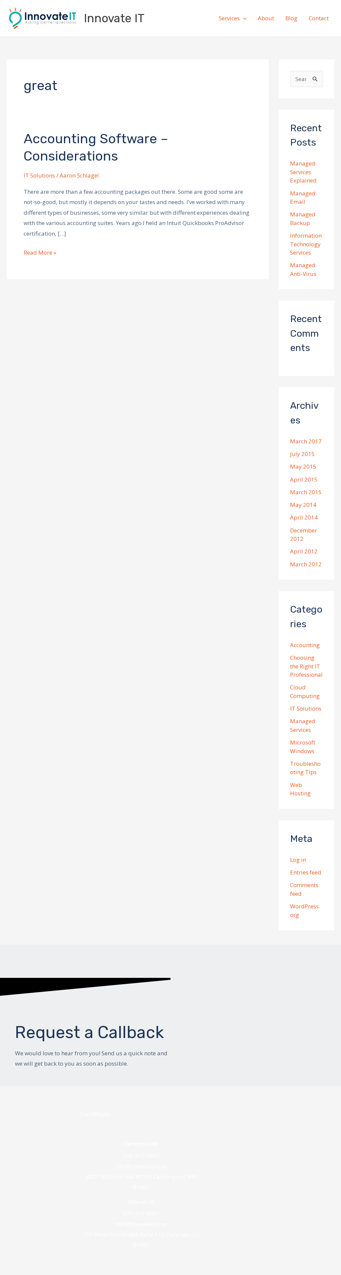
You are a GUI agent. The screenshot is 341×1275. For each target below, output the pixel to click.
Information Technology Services (306, 244)
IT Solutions (39, 175)
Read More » (40, 251)
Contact (319, 18)
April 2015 (304, 479)
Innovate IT (114, 18)
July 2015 (302, 454)
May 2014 (303, 505)
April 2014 (304, 517)
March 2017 (306, 441)
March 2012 (306, 564)
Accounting (305, 645)
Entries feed (305, 872)
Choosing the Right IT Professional (306, 666)
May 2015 (303, 466)
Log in (298, 860)
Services (229, 18)
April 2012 (304, 551)
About (266, 18)
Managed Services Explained (303, 172)
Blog (291, 18)
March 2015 (306, 492)
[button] (243, 18)
